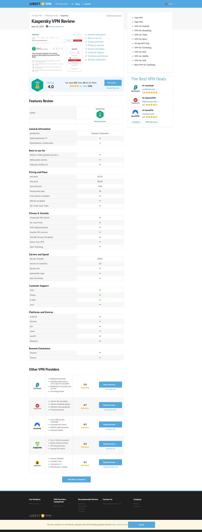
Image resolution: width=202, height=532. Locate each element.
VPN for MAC (140, 52)
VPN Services (61, 4)
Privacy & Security (96, 45)
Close (141, 524)
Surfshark (81, 504)
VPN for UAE (140, 60)
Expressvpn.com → (151, 101)
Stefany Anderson (56, 26)
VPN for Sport (140, 39)
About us (136, 504)
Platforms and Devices (98, 56)
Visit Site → (113, 82)
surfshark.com (110, 389)
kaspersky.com (113, 88)
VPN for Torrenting (142, 47)
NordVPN (81, 509)
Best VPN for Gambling (144, 64)
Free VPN (138, 17)
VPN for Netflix (141, 56)
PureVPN (81, 511)
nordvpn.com (110, 429)
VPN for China (140, 34)
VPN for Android (141, 26)
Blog (77, 4)
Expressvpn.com (111, 410)
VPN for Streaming (142, 30)
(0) (81, 86)
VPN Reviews (151, 122)
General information (97, 34)
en (170, 4)
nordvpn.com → (149, 114)
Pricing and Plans (95, 41)
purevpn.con (110, 448)
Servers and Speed (96, 48)
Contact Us (137, 506)
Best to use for (94, 38)
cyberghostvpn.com (110, 467)
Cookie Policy (122, 524)
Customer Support (96, 52)
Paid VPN (138, 22)
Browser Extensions (97, 59)
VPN (40, 4)
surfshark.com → (150, 89)
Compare (136, 122)
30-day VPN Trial (141, 43)
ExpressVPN (82, 506)
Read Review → (110, 384)
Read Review (100, 121)
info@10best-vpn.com (113, 504)
